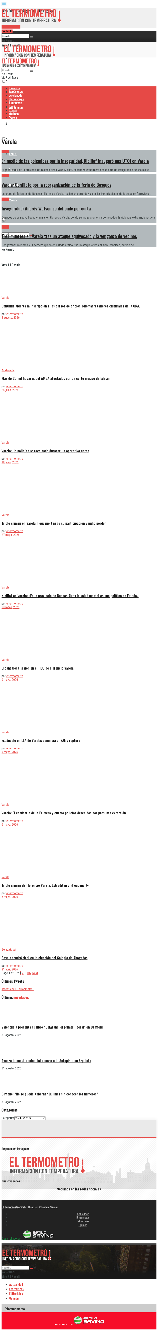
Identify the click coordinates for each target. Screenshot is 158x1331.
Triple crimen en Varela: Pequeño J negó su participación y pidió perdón (54, 523)
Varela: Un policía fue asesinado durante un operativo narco (45, 450)
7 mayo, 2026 (10, 752)
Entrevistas (83, 1218)
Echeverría (15, 103)
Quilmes (14, 114)
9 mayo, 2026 (10, 680)
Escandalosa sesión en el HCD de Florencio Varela (38, 668)
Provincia (15, 36)
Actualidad (83, 1214)
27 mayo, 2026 (10, 535)
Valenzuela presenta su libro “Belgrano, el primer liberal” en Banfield (52, 1026)
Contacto (7, 31)
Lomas (13, 110)
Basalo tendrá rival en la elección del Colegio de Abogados (44, 957)
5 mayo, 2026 (10, 897)
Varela (13, 200)
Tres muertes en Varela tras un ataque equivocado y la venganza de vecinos (69, 235)
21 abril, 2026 (10, 969)
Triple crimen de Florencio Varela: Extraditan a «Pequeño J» (45, 885)
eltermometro (14, 314)
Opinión (83, 1225)
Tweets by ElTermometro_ (18, 989)
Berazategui (17, 123)
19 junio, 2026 (10, 462)
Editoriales (83, 1221)
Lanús (13, 154)
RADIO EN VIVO (11, 27)
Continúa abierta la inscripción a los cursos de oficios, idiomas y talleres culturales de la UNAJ (71, 305)
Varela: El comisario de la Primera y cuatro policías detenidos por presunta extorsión (64, 812)
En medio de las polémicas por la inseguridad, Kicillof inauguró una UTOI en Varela (75, 160)
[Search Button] (31, 37)
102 (29, 973)
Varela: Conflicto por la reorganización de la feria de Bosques (56, 184)
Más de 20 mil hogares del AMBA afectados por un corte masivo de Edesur (56, 378)
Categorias (8, 1118)
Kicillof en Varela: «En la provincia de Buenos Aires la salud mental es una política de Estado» (70, 595)
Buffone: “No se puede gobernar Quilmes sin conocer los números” (50, 1093)
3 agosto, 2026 (11, 317)
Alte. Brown (16, 92)
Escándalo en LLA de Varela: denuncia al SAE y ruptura (41, 740)
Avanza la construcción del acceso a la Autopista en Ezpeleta (46, 1060)
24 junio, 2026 (10, 390)
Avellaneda (15, 95)
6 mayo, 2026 (10, 824)
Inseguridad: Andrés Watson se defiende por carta (46, 208)
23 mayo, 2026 (10, 607)
